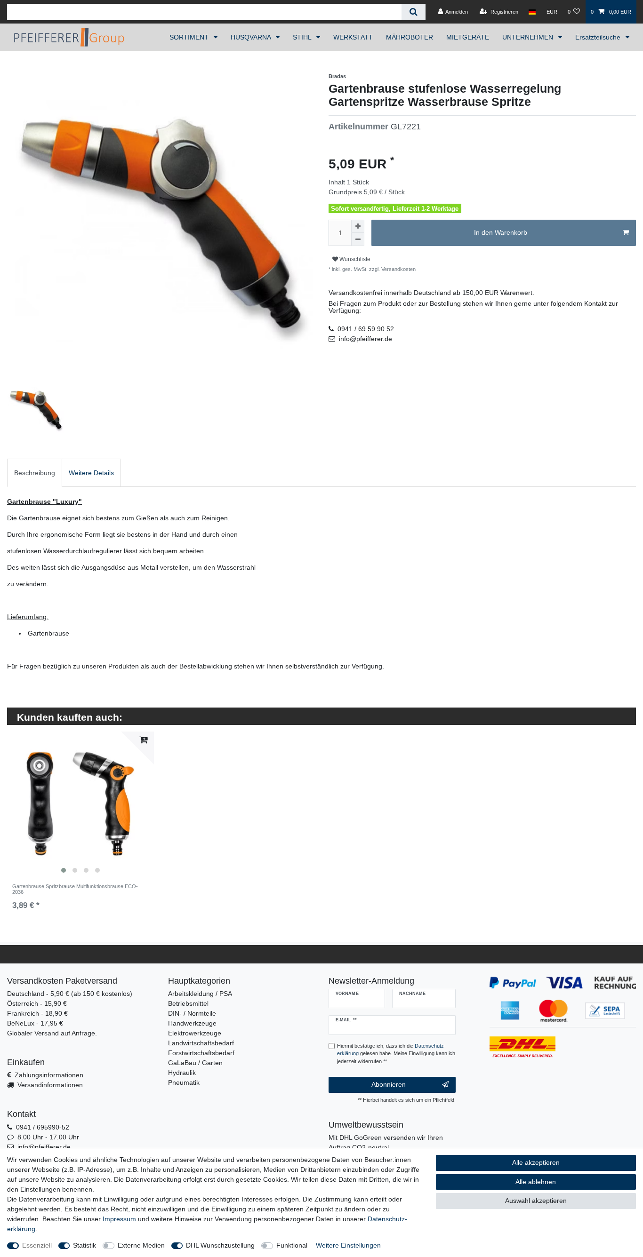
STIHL (303, 37)
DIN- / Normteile (192, 1013)
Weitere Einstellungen (348, 1245)
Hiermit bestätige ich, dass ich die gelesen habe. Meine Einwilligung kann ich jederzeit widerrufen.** (396, 1054)
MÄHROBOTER (409, 37)
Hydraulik (182, 1072)
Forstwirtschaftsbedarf (201, 1053)
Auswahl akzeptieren (536, 1200)
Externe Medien (141, 1245)
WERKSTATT (353, 37)
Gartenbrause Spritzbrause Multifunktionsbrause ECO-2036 (75, 889)
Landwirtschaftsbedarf (201, 1043)
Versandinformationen (50, 1085)
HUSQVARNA (252, 37)
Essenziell (37, 1245)
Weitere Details (91, 473)
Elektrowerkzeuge (194, 1033)
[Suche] (414, 12)
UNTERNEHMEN (528, 37)
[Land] (532, 12)
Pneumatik (184, 1082)
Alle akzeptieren (536, 1162)
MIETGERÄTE (467, 37)
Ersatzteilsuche (598, 37)
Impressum (119, 1219)
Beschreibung (34, 473)
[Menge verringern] (357, 239)
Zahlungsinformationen (49, 1075)
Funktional (291, 1245)
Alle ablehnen (535, 1181)
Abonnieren (388, 1084)
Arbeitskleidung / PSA (200, 993)
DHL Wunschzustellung (220, 1245)
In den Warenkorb (500, 232)
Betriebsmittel (188, 1003)
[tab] (34, 472)
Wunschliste (354, 259)
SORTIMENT (189, 37)
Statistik (84, 1245)
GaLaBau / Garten (195, 1062)
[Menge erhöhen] (357, 226)
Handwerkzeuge (192, 1023)
